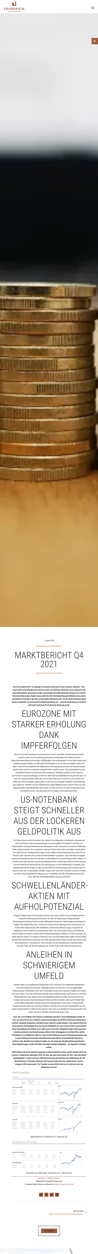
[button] (41, 1195)
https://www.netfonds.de (64, 1184)
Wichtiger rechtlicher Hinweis (49, 1178)
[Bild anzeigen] (49, 1102)
